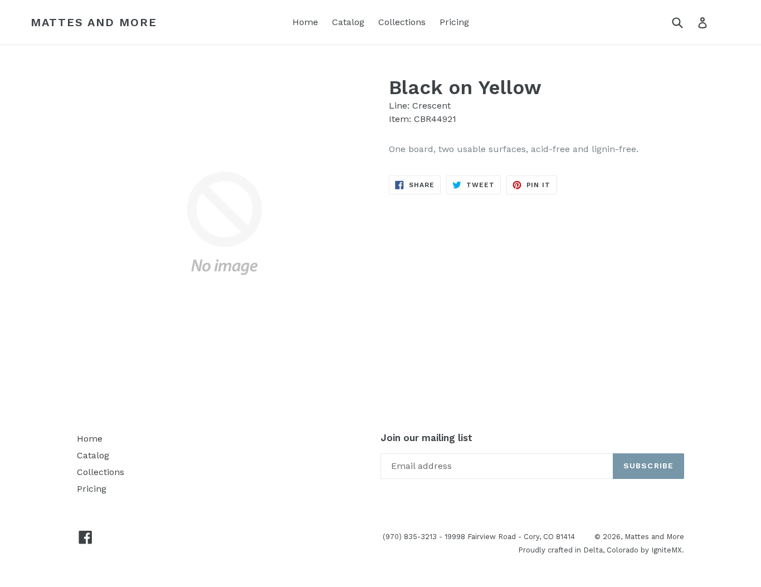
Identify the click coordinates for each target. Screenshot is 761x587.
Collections (402, 22)
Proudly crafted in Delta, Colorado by (584, 550)
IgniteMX (666, 550)
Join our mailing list (426, 437)
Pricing (454, 22)
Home (305, 22)
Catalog (348, 22)
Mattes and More (94, 22)
